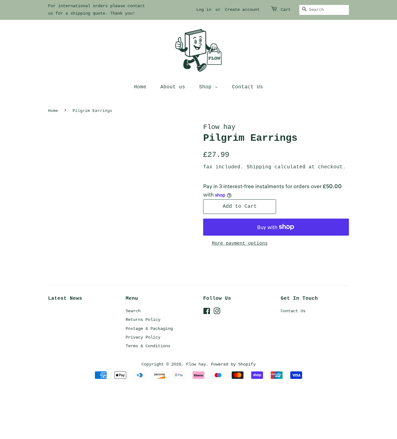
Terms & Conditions (148, 346)
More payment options (240, 243)
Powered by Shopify (233, 364)
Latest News (65, 298)
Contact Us (247, 87)
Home (140, 87)
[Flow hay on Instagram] (216, 312)
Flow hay (196, 364)
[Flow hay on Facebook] (206, 312)
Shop (207, 87)
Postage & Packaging (149, 328)
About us (172, 87)
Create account (242, 9)
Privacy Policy (143, 337)
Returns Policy (143, 319)
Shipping (259, 167)
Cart (286, 9)
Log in (203, 9)
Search (133, 310)
